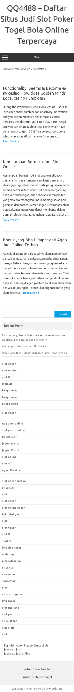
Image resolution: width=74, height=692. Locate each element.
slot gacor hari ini (14, 480)
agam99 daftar (12, 470)
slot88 (6, 377)
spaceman (9, 580)
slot (4, 494)
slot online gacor (13, 507)
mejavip (7, 383)
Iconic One (17, 688)
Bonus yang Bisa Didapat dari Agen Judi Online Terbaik (35, 242)
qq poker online (12, 423)
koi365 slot (9, 436)
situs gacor (9, 620)
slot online (9, 370)
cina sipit (8, 627)
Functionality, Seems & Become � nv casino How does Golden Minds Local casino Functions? (34, 93)
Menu (37, 57)
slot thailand (10, 607)
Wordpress (55, 688)
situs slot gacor (12, 594)
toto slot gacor (12, 514)
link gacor (8, 600)
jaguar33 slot (11, 443)
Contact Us (40, 645)
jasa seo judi (12, 649)
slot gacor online (13, 430)
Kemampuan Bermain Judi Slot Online (24, 346)
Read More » (11, 141)
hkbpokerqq (10, 390)
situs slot (8, 487)
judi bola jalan (11, 560)
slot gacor (9, 363)
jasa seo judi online (17, 653)
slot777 (7, 463)
